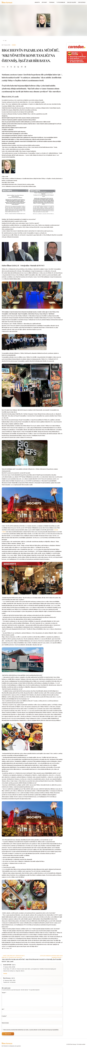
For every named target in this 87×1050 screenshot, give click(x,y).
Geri (5, 40)
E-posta (4, 1016)
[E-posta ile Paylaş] (21, 66)
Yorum (4, 992)
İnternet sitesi (5, 1023)
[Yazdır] (25, 66)
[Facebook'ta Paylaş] (7, 66)
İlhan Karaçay (7, 2)
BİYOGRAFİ (44, 2)
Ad (3, 1009)
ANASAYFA (37, 2)
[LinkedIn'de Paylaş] (18, 66)
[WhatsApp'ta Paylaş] (14, 66)
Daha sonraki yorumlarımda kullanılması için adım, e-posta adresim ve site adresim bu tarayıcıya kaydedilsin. (31, 1029)
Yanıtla (5, 973)
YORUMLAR (51, 2)
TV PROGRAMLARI (60, 2)
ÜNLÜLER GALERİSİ (71, 2)
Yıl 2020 (13, 44)
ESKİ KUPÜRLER (81, 2)
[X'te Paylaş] (11, 66)
